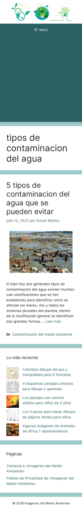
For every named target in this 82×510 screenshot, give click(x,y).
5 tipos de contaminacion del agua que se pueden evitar (38, 198)
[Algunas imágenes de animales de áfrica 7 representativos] (12, 430)
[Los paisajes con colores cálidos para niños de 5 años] (12, 402)
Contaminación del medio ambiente (42, 334)
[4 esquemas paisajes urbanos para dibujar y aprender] (12, 388)
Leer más (53, 321)
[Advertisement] (41, 79)
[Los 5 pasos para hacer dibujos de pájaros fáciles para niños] (12, 416)
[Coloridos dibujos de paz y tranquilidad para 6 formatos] (12, 374)
